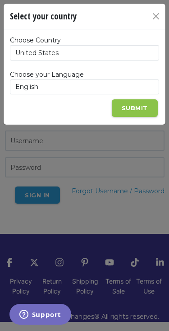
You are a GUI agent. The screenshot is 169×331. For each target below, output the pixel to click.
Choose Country (35, 40)
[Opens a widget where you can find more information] (40, 315)
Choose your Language (47, 74)
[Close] (156, 16)
